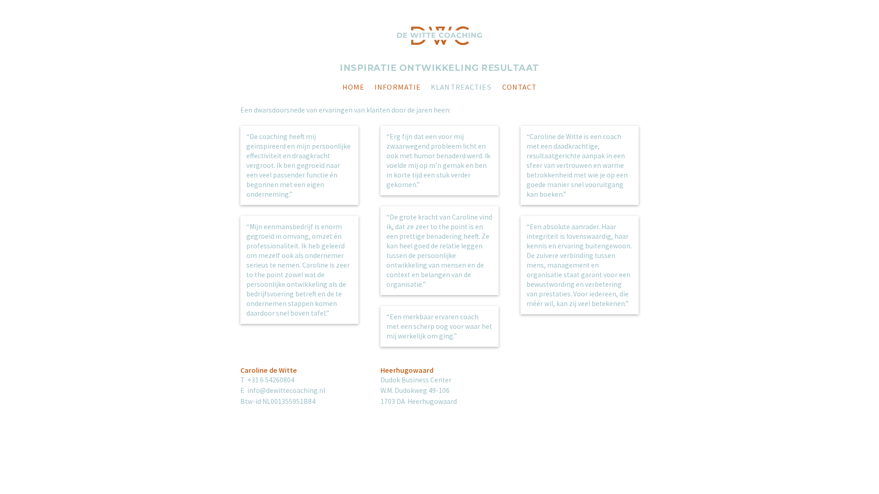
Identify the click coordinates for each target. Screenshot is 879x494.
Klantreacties (461, 88)
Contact (519, 88)
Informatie (397, 88)
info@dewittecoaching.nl (286, 390)
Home (353, 88)
